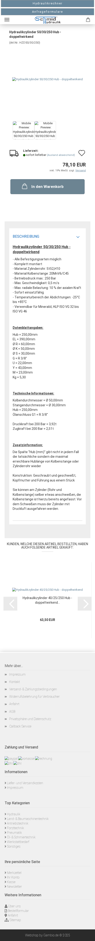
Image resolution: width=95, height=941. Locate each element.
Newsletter (14, 886)
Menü (7, 20)
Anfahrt (14, 704)
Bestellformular (18, 911)
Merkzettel (14, 873)
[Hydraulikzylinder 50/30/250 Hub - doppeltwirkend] (47, 79)
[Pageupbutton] (85, 934)
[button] (10, 604)
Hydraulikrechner (47, 3)
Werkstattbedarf (18, 842)
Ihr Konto (13, 877)
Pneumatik (14, 832)
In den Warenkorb (47, 186)
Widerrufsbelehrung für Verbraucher (34, 696)
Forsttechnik (15, 828)
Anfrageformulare (47, 11)
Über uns (14, 906)
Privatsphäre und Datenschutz (30, 719)
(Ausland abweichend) (61, 155)
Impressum (17, 674)
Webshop (32, 935)
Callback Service (20, 726)
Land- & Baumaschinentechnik (28, 819)
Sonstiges (14, 846)
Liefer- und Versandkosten (25, 783)
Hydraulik (13, 814)
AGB (12, 711)
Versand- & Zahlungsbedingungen (33, 689)
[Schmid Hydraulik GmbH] (47, 20)
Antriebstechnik (17, 823)
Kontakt (14, 682)
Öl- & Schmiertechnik (21, 837)
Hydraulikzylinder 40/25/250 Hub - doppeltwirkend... (47, 600)
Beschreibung (26, 236)
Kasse (11, 882)
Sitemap (15, 920)
